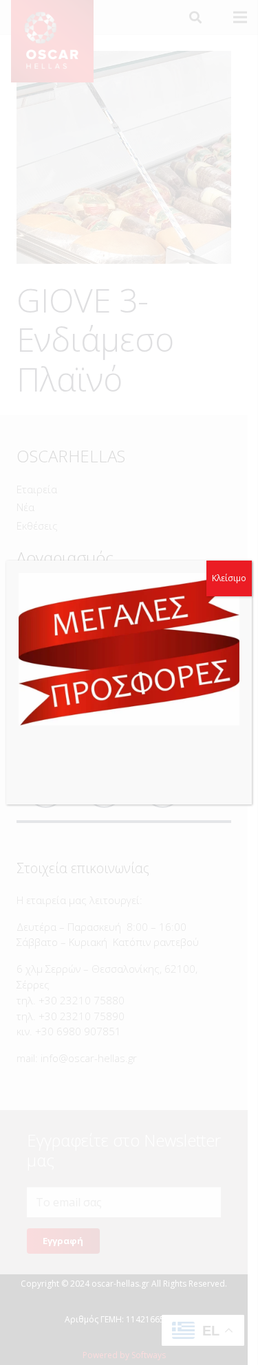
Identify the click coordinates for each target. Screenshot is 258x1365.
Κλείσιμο (229, 578)
